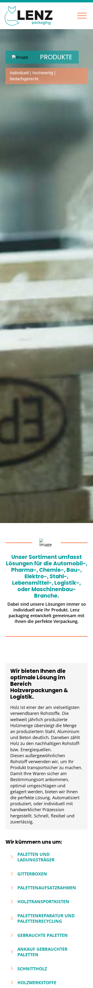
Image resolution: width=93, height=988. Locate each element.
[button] (81, 15)
